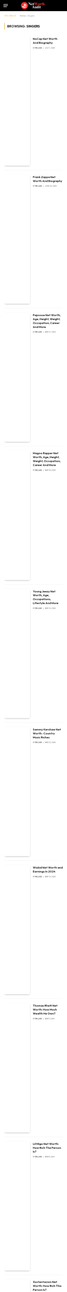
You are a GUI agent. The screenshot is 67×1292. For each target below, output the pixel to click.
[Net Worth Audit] (33, 5)
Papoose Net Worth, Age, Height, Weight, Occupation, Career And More (47, 321)
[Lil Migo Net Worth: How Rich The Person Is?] (17, 1206)
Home (23, 15)
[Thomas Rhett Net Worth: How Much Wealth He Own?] (17, 1067)
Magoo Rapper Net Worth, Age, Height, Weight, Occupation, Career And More (47, 459)
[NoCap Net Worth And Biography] (17, 101)
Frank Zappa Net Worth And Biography (47, 179)
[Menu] (5, 5)
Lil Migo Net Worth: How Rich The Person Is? (47, 1147)
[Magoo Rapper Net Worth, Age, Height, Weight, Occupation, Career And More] (17, 515)
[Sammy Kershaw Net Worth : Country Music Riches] (17, 791)
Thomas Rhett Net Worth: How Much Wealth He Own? (45, 1009)
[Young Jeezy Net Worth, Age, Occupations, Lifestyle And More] (17, 653)
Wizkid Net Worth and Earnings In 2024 (48, 869)
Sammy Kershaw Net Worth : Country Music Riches (47, 733)
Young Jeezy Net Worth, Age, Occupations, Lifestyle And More (45, 597)
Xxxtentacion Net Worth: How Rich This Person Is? (47, 1285)
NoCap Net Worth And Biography (45, 40)
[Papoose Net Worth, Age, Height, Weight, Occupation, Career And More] (17, 377)
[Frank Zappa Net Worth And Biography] (17, 239)
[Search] (62, 5)
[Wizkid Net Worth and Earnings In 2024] (17, 929)
